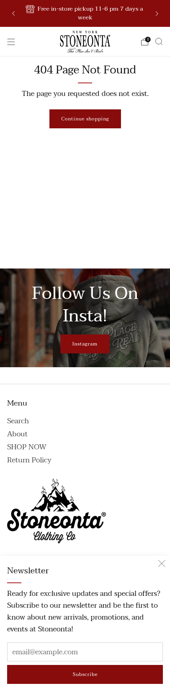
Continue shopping (85, 119)
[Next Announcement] (157, 14)
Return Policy (29, 460)
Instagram (85, 344)
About (17, 434)
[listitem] (85, 13)
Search (18, 421)
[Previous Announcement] (13, 14)
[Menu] (11, 42)
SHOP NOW (26, 447)
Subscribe (85, 674)
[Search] (159, 41)
